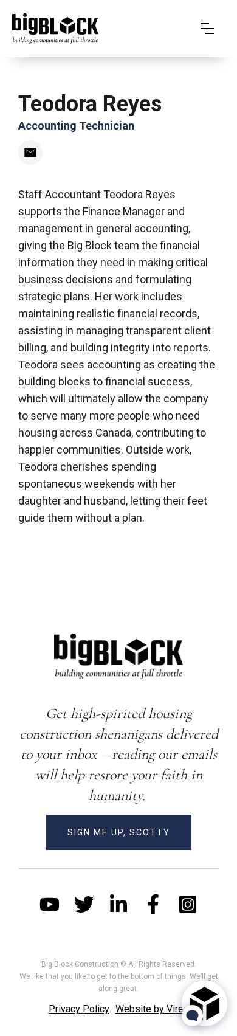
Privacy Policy (79, 1009)
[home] (55, 28)
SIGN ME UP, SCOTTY (118, 832)
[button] (207, 28)
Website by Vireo (152, 1009)
